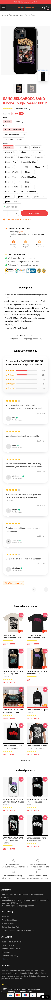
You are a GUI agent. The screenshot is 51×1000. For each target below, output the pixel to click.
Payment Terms (8, 945)
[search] (43, 7)
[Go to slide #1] (19, 88)
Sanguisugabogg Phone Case (22, 15)
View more (25, 761)
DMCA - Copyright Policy (11, 927)
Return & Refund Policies (11, 949)
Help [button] (46, 997)
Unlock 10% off (5, 989)
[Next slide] (46, 50)
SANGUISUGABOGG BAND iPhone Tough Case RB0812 (13, 673)
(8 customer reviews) (22, 109)
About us (5, 917)
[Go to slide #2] (32, 88)
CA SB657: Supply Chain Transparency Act (18, 930)
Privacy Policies (8, 924)
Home (3, 15)
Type (5, 118)
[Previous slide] (4, 50)
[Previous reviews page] (34, 589)
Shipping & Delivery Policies (12, 942)
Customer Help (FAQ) (10, 956)
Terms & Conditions (9, 920)
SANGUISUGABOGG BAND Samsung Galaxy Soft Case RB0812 (13, 801)
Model (5, 143)
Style (5, 125)
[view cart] (47, 7)
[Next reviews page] (46, 589)
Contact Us (6, 952)
